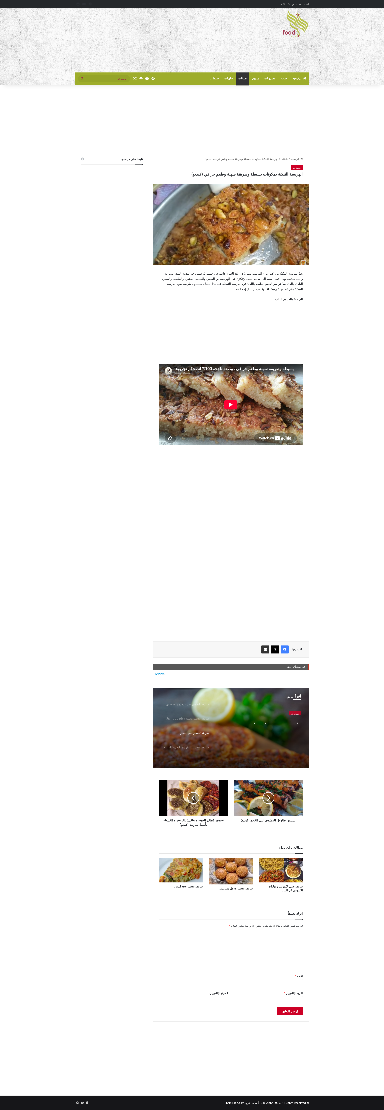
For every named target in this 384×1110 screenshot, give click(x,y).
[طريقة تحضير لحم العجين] (231, 728)
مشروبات (270, 78)
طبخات (242, 78)
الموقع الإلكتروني (218, 993)
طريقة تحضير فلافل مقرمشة (236, 888)
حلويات (228, 78)
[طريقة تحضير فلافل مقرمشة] (231, 871)
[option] (231, 728)
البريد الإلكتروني (293, 993)
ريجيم (255, 78)
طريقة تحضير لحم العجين (270, 720)
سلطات (214, 78)
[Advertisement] (152, 40)
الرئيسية (298, 78)
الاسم (299, 976)
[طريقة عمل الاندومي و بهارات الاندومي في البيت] (281, 870)
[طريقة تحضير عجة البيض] (181, 870)
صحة (284, 78)
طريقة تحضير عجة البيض (188, 886)
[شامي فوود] (295, 24)
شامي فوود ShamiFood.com (241, 1102)
